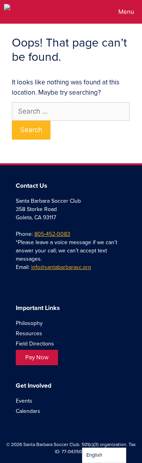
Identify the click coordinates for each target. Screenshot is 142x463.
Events (24, 401)
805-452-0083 (52, 234)
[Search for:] (71, 111)
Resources (29, 333)
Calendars (28, 411)
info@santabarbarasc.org (61, 267)
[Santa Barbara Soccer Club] (35, 12)
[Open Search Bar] (88, 12)
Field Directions (35, 344)
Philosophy (29, 323)
